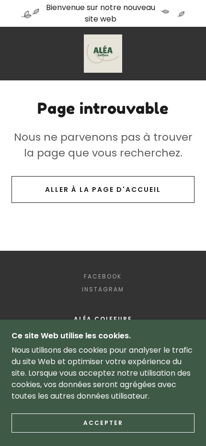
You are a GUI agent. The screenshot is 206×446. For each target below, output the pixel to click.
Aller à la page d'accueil (103, 189)
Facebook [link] (103, 276)
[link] (103, 53)
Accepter (103, 423)
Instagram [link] (103, 289)
